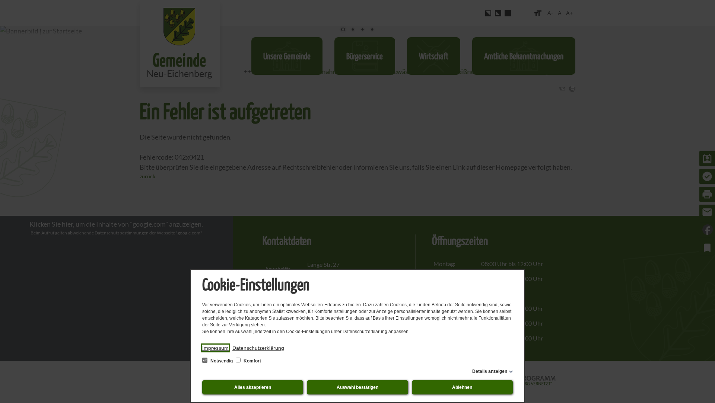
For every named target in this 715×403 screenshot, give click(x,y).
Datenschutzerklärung (258, 348)
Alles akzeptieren (252, 387)
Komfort (251, 361)
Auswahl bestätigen (357, 387)
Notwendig (221, 361)
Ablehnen (462, 387)
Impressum (215, 348)
